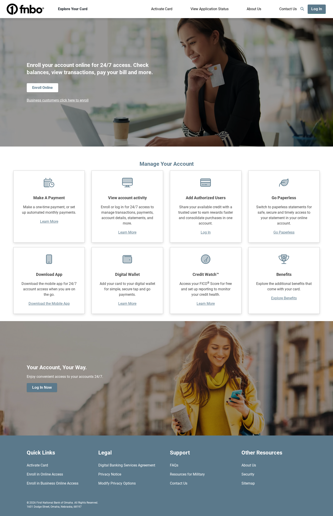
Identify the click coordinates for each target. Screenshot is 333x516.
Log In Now (42, 387)
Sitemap (248, 483)
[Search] (302, 9)
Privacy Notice (109, 474)
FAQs (174, 465)
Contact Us (288, 9)
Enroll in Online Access (45, 474)
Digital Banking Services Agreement (126, 465)
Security (247, 474)
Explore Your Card (72, 9)
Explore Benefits (284, 298)
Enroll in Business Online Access (52, 483)
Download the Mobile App (49, 303)
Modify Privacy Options (117, 483)
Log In (206, 232)
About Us (254, 9)
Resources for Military (187, 474)
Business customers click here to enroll (58, 100)
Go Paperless (283, 232)
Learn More (49, 221)
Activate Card (161, 9)
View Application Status (210, 9)
